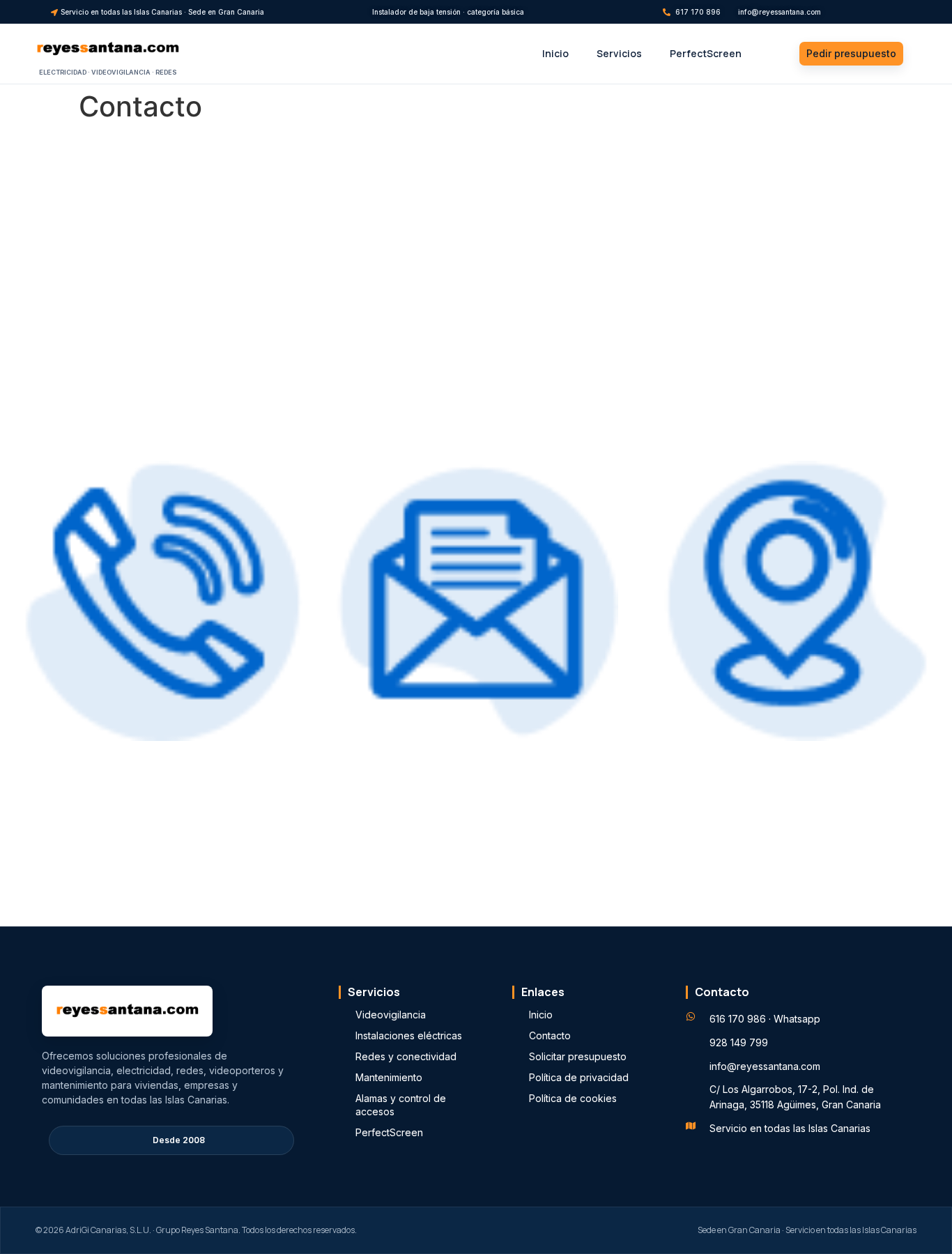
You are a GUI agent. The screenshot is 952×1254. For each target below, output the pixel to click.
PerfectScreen (706, 53)
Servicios (619, 53)
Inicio (555, 53)
